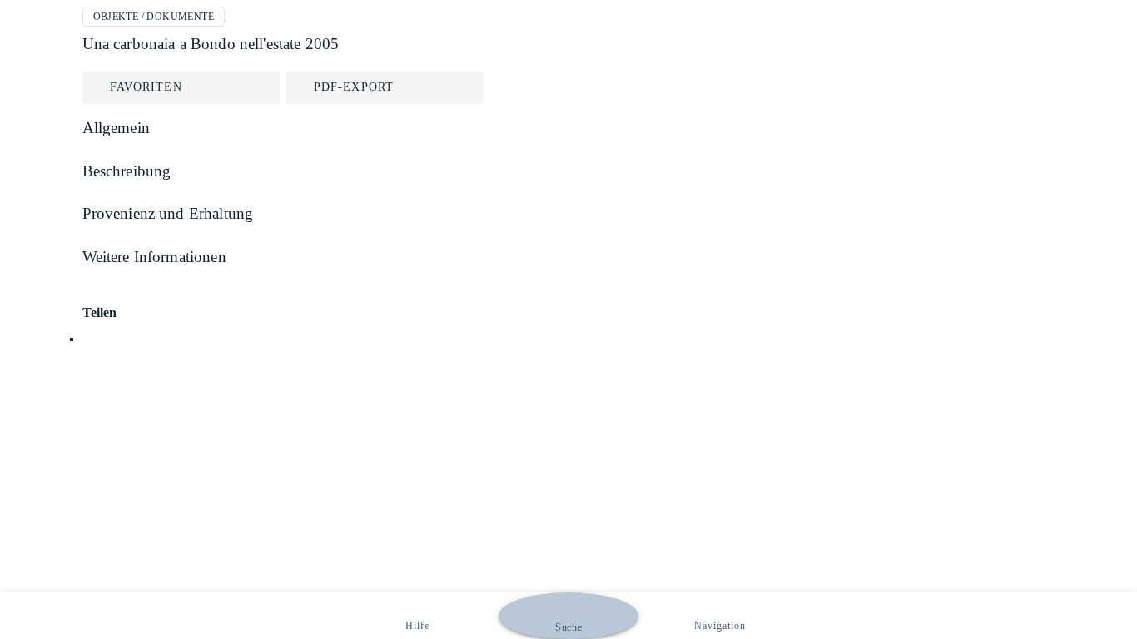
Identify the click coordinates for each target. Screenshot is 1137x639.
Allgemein (116, 127)
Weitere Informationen (154, 256)
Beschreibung (126, 171)
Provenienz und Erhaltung (168, 213)
